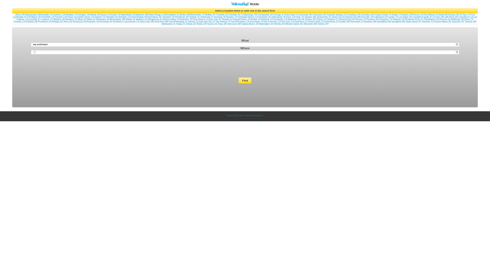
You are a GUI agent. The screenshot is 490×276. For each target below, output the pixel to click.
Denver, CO (418, 15)
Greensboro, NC (154, 17)
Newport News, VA (241, 19)
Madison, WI (59, 19)
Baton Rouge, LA (156, 15)
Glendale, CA (124, 17)
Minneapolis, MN (117, 19)
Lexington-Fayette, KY (423, 17)
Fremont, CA (60, 17)
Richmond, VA (79, 21)
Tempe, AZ (191, 24)
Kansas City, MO (353, 17)
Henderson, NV (182, 17)
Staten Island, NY (414, 21)
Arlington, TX (71, 15)
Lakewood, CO (381, 17)
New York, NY (215, 19)
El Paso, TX (465, 15)
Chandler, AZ (222, 15)
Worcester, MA (310, 24)
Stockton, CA (428, 21)
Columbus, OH (367, 15)
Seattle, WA (344, 21)
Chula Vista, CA (291, 15)
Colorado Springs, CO (337, 15)
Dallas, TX (396, 15)
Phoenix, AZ (445, 19)
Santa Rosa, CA (331, 21)
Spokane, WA (370, 21)
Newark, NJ (227, 19)
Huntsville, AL (264, 17)
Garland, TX (99, 17)
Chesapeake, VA (265, 15)
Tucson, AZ (212, 24)
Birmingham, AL (172, 15)
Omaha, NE (310, 19)
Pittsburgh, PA (457, 19)
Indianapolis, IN (278, 17)
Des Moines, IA (431, 15)
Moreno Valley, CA (171, 19)
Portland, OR (32, 21)
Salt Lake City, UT (207, 21)
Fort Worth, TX (47, 17)
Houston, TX (231, 17)
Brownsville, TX (198, 15)
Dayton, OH (407, 15)
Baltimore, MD (142, 15)
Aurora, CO (105, 15)
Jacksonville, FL (324, 17)
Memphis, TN (71, 19)
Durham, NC (453, 15)
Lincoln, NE (438, 17)
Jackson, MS (310, 17)
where (245, 48)
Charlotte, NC (235, 15)
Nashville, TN (186, 19)
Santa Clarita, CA (316, 21)
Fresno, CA (72, 17)
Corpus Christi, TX (383, 15)
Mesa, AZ (82, 19)
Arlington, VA (83, 15)
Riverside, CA (93, 21)
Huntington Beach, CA (248, 17)
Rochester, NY (106, 21)
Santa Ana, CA (301, 21)
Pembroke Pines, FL (414, 19)
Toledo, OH (201, 24)
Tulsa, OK (222, 24)
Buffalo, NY (210, 15)
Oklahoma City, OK (296, 19)
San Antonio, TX (223, 21)
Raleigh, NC (57, 21)
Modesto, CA (141, 19)
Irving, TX (299, 17)
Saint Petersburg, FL (178, 21)
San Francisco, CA (272, 21)
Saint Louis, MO (147, 21)
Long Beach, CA (465, 17)
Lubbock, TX (47, 19)
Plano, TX (468, 19)
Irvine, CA (290, 17)
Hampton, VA (168, 17)
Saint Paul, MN (161, 21)
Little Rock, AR (451, 17)
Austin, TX (115, 15)
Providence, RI (44, 21)
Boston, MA (185, 15)
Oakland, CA (267, 19)
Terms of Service (245, 116)
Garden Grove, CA (85, 17)
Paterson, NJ (399, 19)
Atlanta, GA (95, 15)
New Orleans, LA (200, 19)
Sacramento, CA (131, 21)
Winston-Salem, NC (294, 24)
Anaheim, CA (59, 15)
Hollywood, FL (206, 17)
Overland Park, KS (346, 19)
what (245, 40)
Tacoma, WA (470, 21)
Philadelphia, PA (431, 19)
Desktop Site (258, 116)
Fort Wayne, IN (34, 17)
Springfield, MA (384, 21)
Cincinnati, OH (305, 15)
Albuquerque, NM (33, 15)
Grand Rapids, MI (139, 17)
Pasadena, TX (385, 19)
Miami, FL (91, 19)
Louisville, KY (34, 19)
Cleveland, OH (319, 15)
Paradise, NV (373, 19)
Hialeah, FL (194, 17)
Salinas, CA (193, 21)
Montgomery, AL (155, 19)
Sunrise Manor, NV (442, 21)
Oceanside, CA (280, 19)
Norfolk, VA (256, 19)
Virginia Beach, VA (249, 24)
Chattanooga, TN (249, 15)
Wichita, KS (279, 24)
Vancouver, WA (234, 24)
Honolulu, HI (219, 17)
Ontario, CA (321, 19)
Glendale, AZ (112, 17)
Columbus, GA (353, 15)
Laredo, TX (393, 17)
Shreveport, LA (357, 21)
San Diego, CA (256, 21)
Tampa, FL (181, 24)
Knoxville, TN (367, 17)
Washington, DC (266, 24)
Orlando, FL (332, 19)
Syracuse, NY (458, 21)
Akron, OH (20, 15)
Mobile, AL (130, 19)
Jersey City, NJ (338, 17)
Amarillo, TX (47, 15)
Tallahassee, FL (168, 24)
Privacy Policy (232, 116)
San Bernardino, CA (240, 21)
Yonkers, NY (323, 24)
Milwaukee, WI (102, 19)
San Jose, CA (287, 21)
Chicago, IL (278, 15)
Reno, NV (68, 21)
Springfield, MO (398, 21)
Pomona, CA (19, 21)
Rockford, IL (118, 21)
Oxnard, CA (361, 19)
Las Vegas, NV (405, 17)
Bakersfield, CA (128, 15)
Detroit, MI (443, 15)
